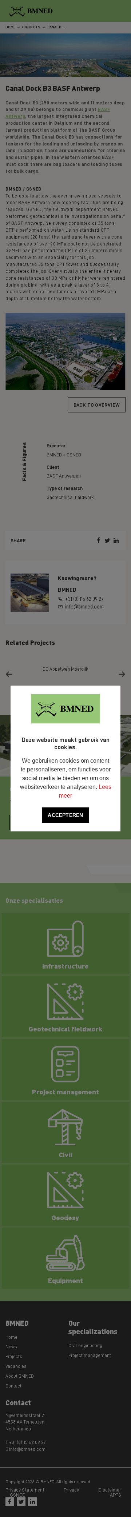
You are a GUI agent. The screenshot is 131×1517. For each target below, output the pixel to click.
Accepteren (65, 815)
